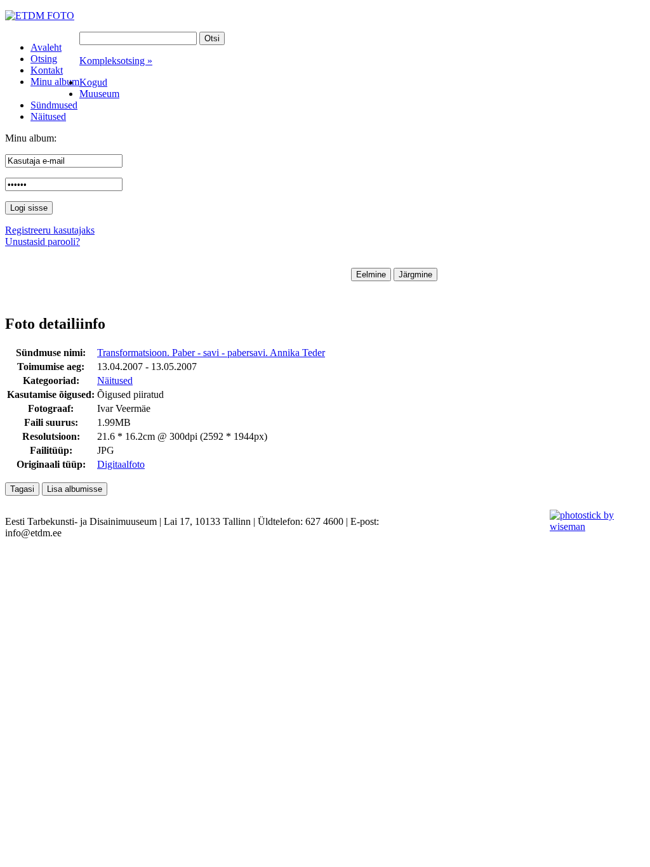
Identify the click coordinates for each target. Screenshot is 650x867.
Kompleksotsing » (115, 60)
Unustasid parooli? (42, 241)
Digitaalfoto (121, 464)
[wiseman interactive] (592, 526)
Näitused (115, 380)
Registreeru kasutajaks (50, 230)
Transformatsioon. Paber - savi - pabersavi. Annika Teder (211, 352)
